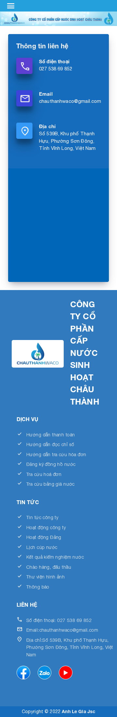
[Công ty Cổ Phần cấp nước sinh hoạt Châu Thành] (58, 18)
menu (10, 6)
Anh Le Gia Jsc (78, 711)
